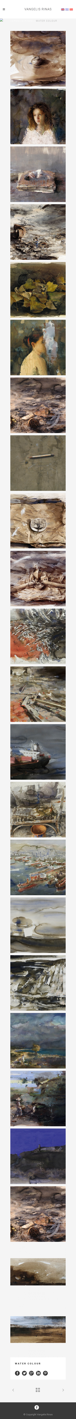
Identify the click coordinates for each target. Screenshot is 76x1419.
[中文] (71, 9)
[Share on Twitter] (24, 1373)
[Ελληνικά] (67, 9)
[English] (62, 9)
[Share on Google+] (31, 1373)
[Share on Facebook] (17, 1373)
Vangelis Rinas (21, 21)
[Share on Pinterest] (45, 1373)
